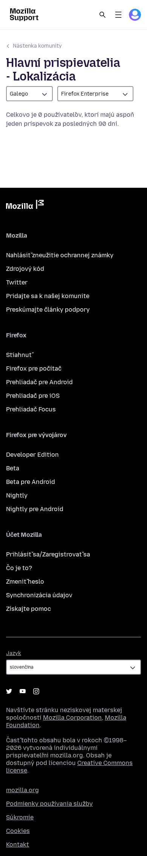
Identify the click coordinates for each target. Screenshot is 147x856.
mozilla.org (22, 790)
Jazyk (13, 653)
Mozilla (25, 206)
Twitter (17, 282)
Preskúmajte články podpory (48, 309)
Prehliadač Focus (31, 409)
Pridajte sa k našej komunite (47, 296)
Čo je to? (19, 568)
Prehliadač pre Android (39, 382)
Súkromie (20, 817)
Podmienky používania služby (49, 803)
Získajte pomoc (28, 608)
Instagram (36, 691)
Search (102, 15)
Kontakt (17, 844)
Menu (118, 15)
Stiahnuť (19, 354)
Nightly (17, 495)
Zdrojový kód (25, 268)
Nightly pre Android (34, 509)
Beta (12, 468)
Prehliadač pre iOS (33, 395)
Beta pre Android (30, 481)
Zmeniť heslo (25, 581)
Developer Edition (32, 454)
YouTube (23, 691)
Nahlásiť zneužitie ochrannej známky (59, 255)
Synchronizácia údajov (39, 595)
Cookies (18, 830)
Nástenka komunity (37, 46)
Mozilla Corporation (72, 717)
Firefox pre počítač (33, 368)
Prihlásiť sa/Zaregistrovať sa (48, 554)
